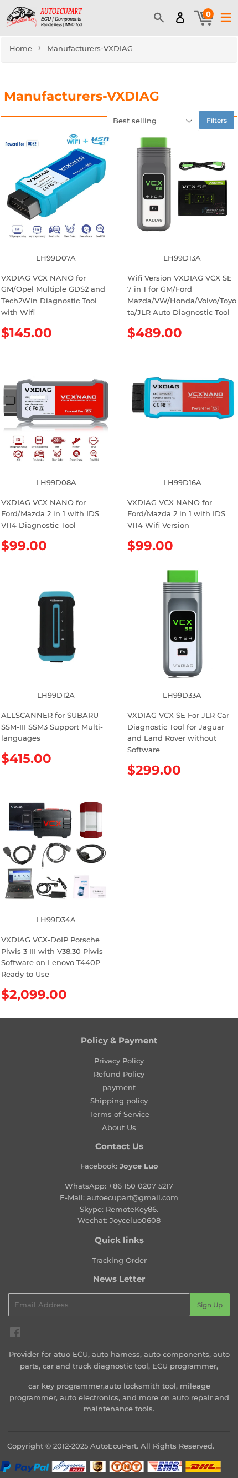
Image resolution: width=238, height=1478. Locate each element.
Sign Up (210, 1305)
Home (20, 48)
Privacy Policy (119, 1060)
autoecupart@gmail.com (132, 1197)
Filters (216, 120)
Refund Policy (119, 1074)
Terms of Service (119, 1114)
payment (119, 1087)
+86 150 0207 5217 (140, 1185)
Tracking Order (119, 1260)
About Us (119, 1127)
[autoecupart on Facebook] (15, 1334)
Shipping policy (119, 1100)
